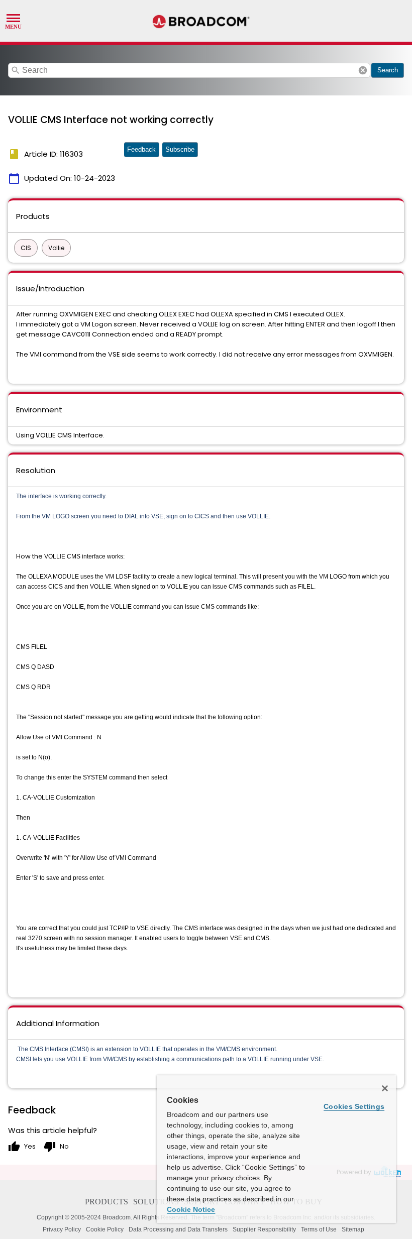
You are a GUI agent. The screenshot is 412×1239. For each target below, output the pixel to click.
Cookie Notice (191, 1209)
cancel (363, 70)
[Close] (385, 1088)
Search (387, 70)
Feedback (141, 149)
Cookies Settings (354, 1106)
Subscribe (179, 149)
